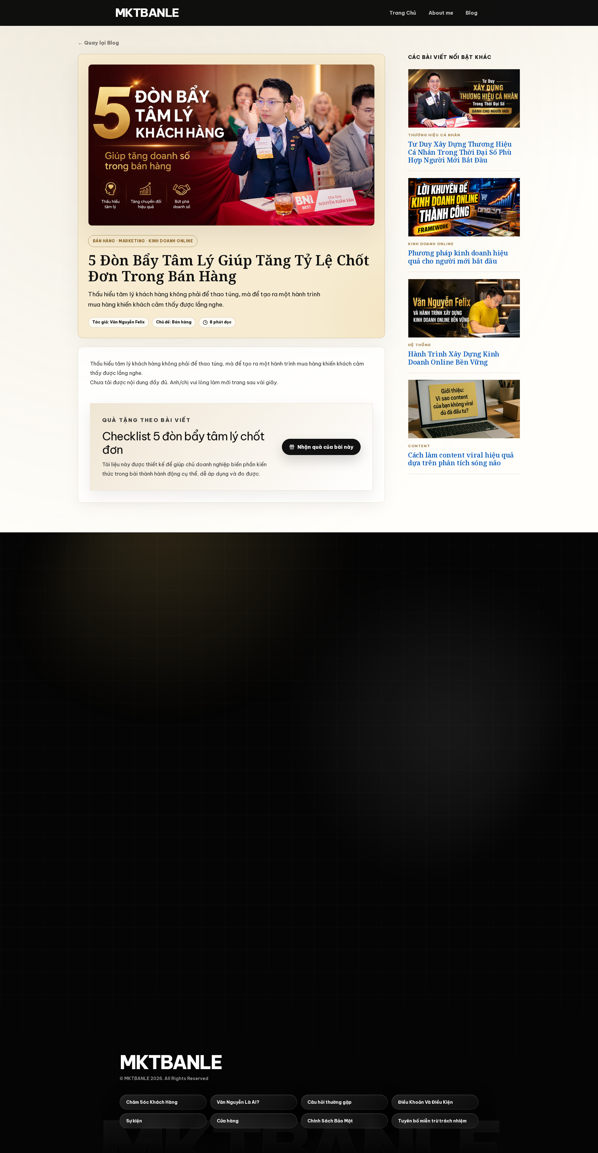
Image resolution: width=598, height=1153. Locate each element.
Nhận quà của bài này (325, 447)
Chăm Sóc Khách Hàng (152, 1101)
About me (441, 13)
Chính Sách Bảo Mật (330, 1120)
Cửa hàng (228, 1120)
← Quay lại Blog (98, 43)
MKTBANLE (147, 13)
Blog (471, 13)
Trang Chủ (402, 13)
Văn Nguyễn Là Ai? (238, 1101)
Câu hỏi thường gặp (329, 1101)
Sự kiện (134, 1120)
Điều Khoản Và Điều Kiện (425, 1101)
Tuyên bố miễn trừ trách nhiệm (432, 1120)
